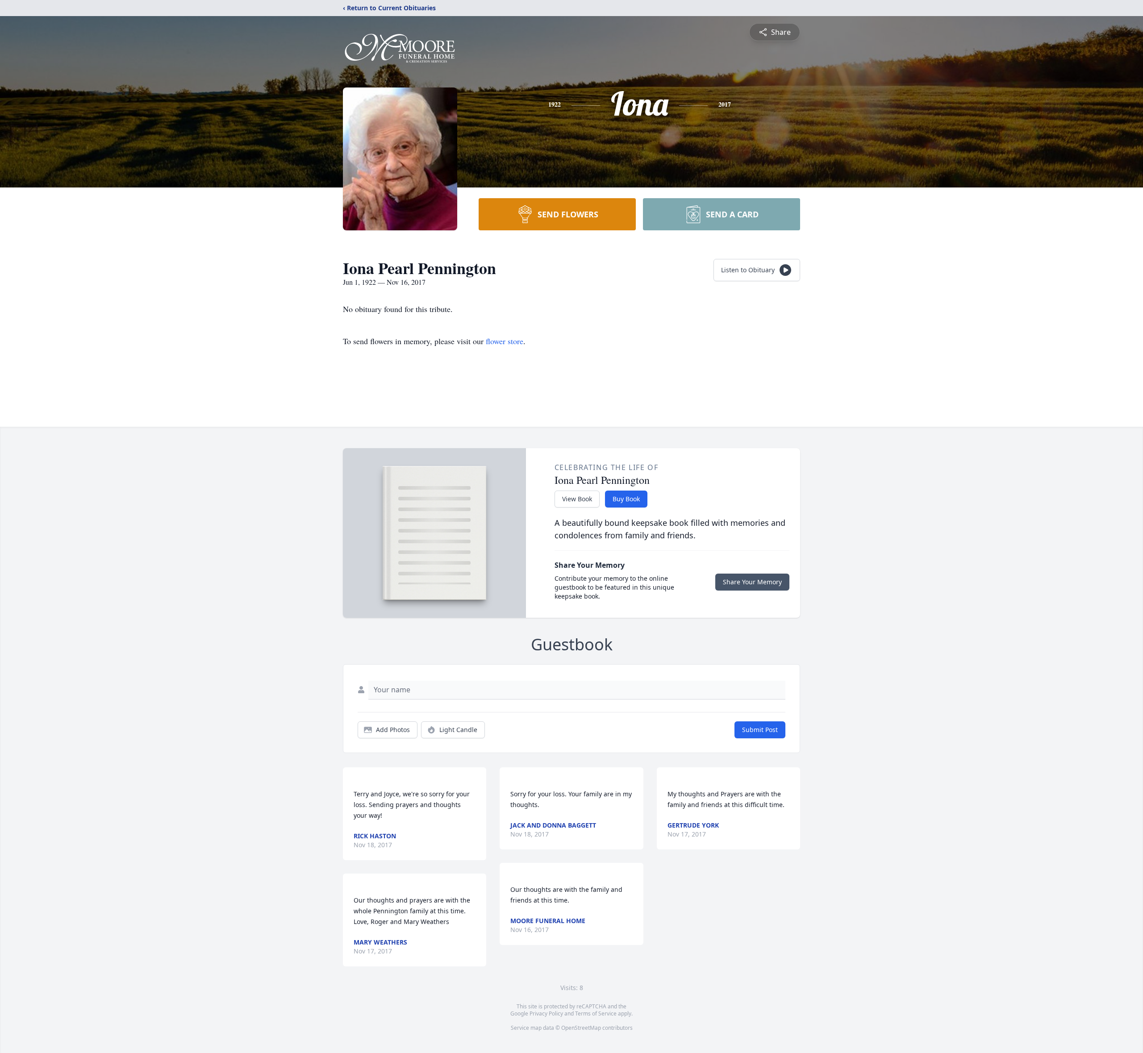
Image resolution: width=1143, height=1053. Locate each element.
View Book (577, 499)
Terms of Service (596, 1013)
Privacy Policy (546, 1013)
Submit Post (760, 729)
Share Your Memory (752, 582)
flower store (504, 341)
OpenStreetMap (581, 1028)
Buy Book (626, 499)
